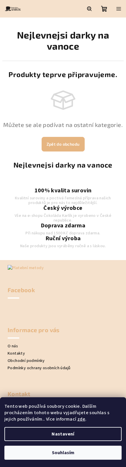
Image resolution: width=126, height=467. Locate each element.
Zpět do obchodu (63, 144)
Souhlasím (63, 452)
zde (81, 419)
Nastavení (63, 434)
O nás (13, 346)
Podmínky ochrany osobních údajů (39, 368)
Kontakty (16, 353)
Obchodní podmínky (26, 361)
